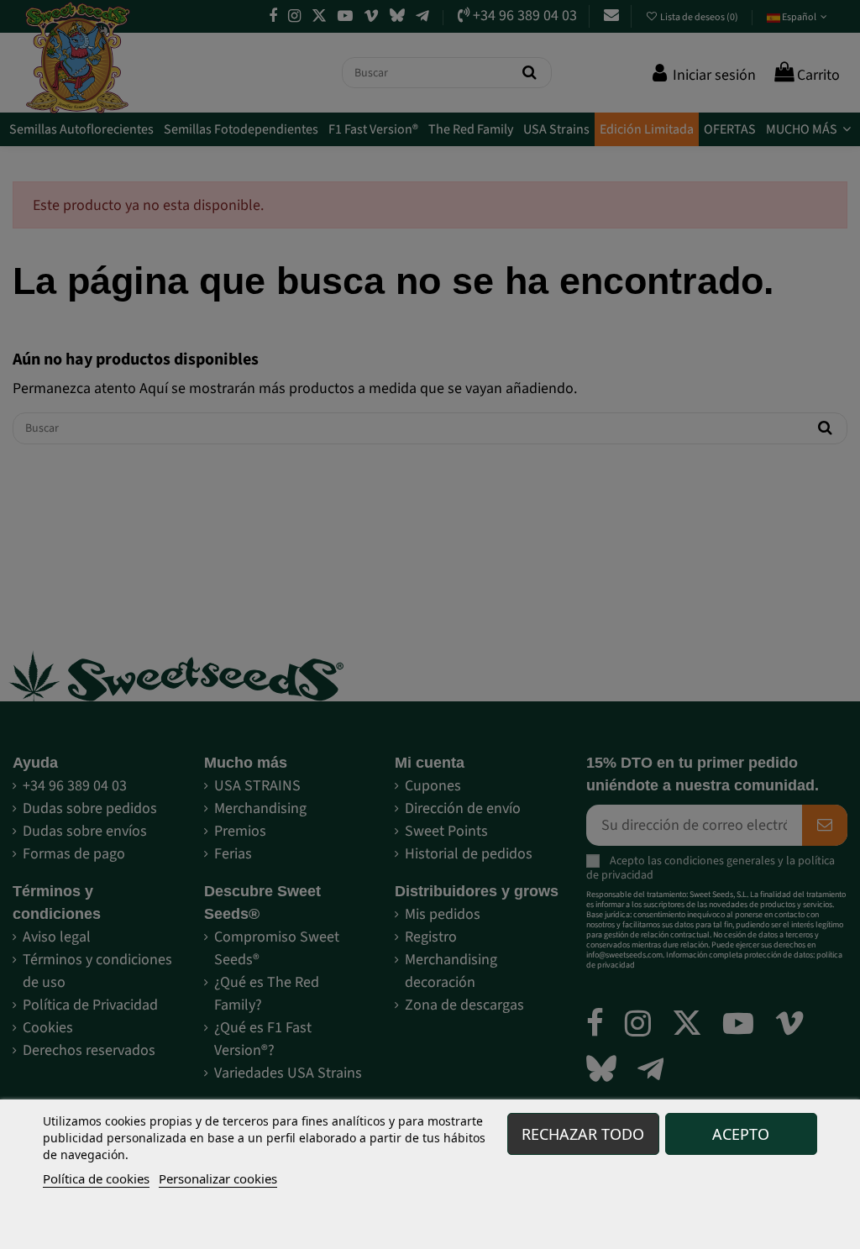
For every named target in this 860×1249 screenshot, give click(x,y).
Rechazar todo (583, 1134)
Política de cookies (96, 1178)
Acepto (740, 1134)
